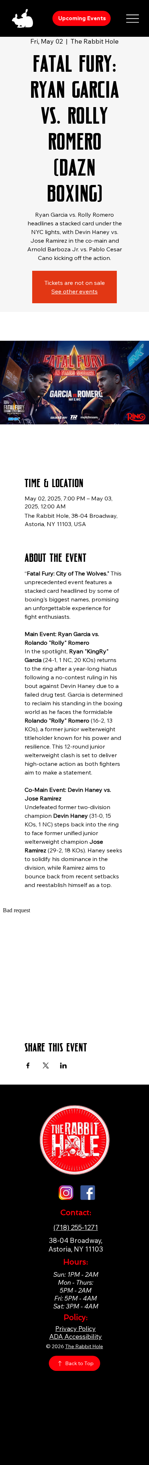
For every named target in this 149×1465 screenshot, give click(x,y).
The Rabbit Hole (84, 1346)
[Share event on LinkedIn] (63, 1065)
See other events (74, 291)
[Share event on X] (45, 1065)
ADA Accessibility (75, 1336)
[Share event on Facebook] (28, 1065)
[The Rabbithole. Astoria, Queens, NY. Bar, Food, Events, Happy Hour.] (66, 1192)
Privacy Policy (75, 1328)
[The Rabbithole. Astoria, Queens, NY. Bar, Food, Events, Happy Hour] (88, 1192)
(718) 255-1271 (76, 1227)
